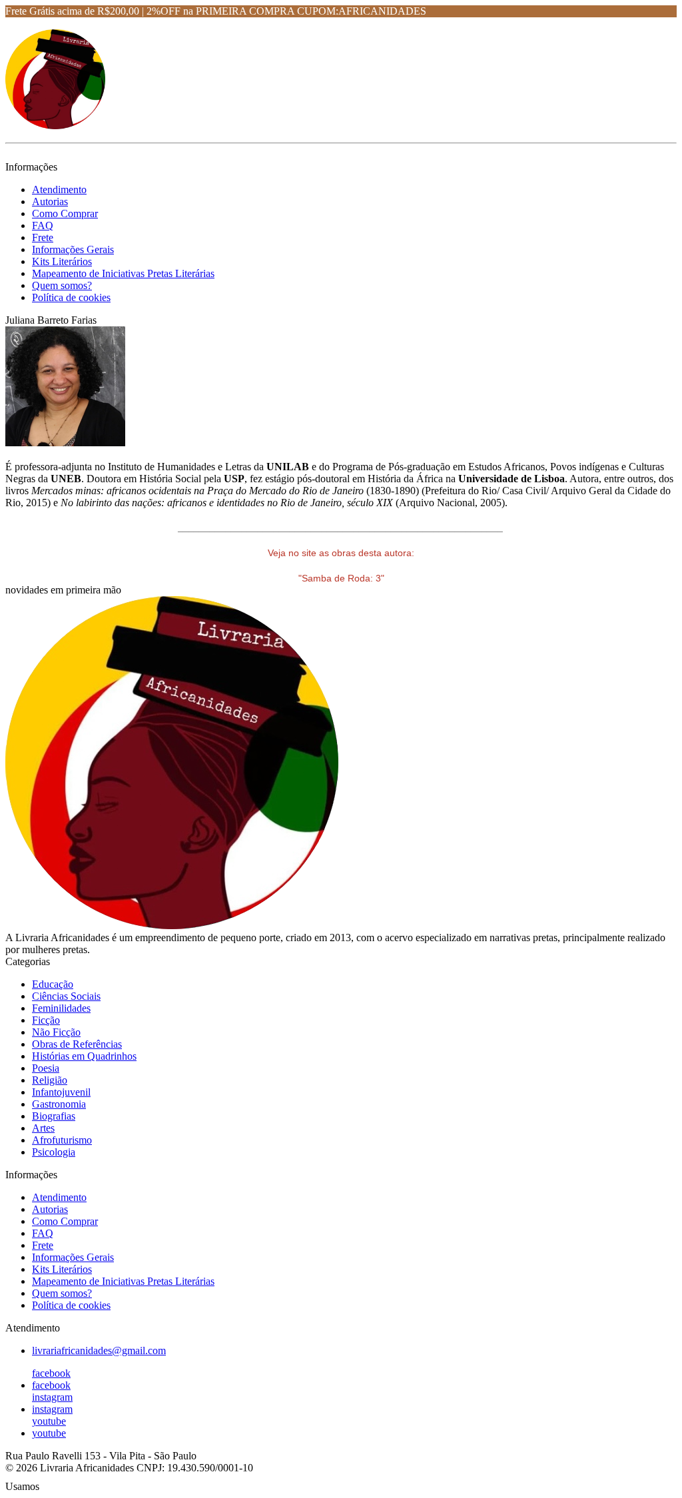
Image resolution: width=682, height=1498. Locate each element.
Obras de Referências (77, 1044)
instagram (52, 1397)
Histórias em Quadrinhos (84, 1056)
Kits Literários (62, 261)
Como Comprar (65, 213)
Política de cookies (71, 297)
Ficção (46, 1020)
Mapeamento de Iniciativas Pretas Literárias (123, 273)
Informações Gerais (73, 249)
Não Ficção (56, 1032)
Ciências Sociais (66, 996)
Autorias (50, 201)
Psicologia (53, 1152)
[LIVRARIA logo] (55, 125)
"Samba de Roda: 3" (341, 578)
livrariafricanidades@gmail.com (99, 1350)
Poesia (45, 1068)
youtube (49, 1421)
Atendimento (59, 189)
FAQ (42, 225)
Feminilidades (61, 1008)
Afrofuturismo (62, 1140)
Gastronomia (59, 1104)
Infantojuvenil (61, 1092)
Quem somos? (62, 285)
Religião (49, 1080)
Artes (43, 1128)
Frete (42, 237)
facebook (51, 1373)
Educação (52, 984)
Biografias (53, 1116)
